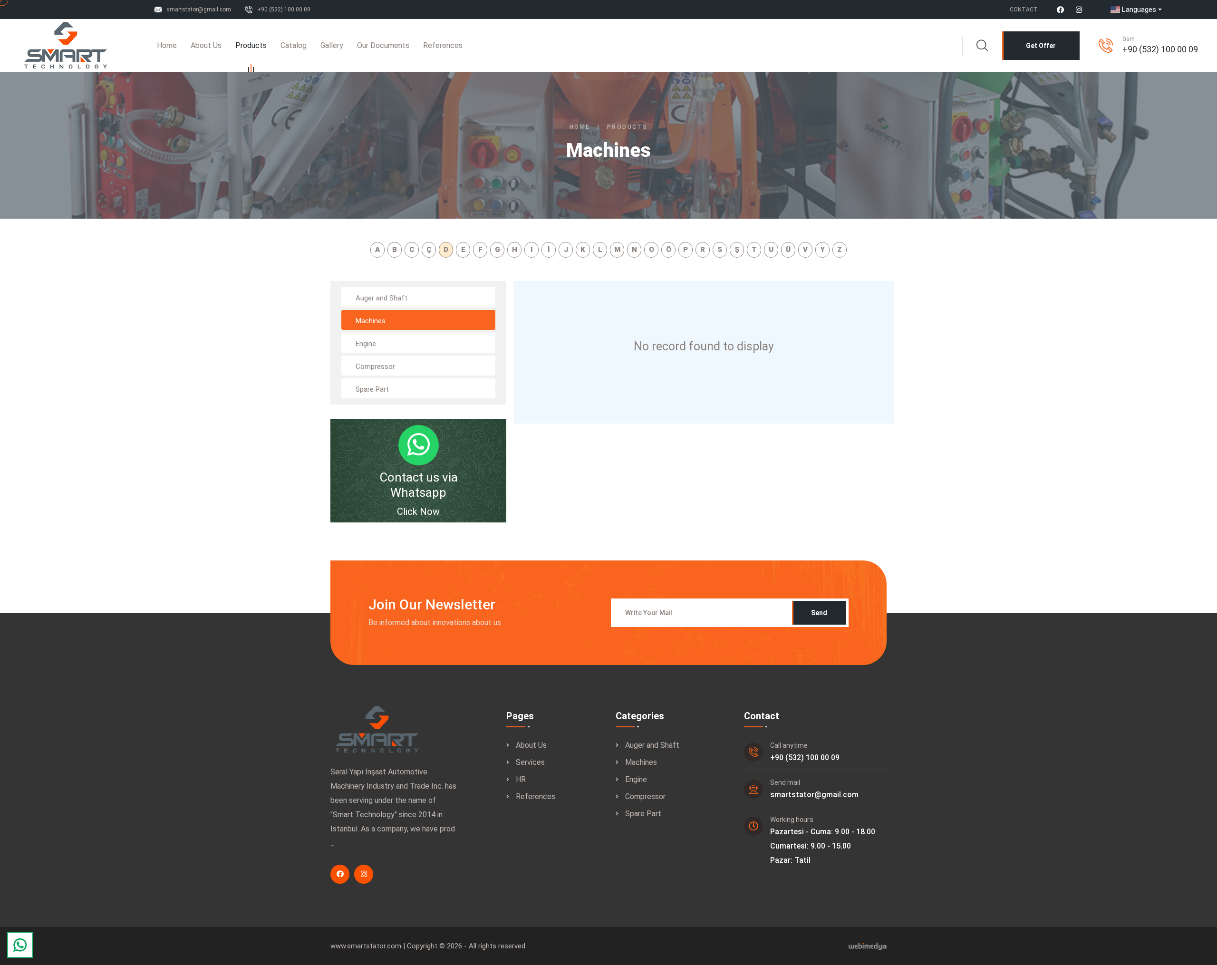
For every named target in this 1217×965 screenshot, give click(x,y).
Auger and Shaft (652, 745)
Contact (1024, 9)
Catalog (293, 45)
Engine (636, 779)
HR (521, 779)
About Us (206, 45)
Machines (641, 762)
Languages (1139, 9)
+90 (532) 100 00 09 (283, 9)
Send (819, 613)
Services (530, 762)
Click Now (418, 511)
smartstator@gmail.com (198, 9)
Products (251, 45)
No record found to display (704, 346)
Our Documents (383, 45)
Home (167, 45)
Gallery (331, 45)
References (443, 45)
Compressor (645, 796)
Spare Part (643, 813)
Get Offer (1041, 45)
